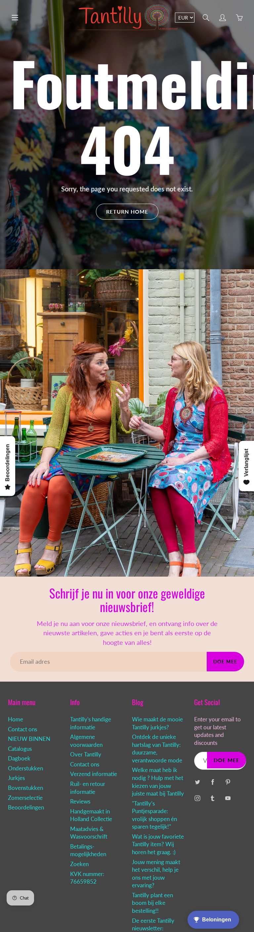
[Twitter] (197, 782)
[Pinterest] (228, 782)
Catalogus (20, 749)
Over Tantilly (85, 754)
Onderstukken (25, 768)
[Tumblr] (213, 798)
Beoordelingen (26, 807)
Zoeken (79, 864)
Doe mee (225, 661)
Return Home (127, 211)
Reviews (80, 801)
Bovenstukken (25, 788)
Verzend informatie (93, 774)
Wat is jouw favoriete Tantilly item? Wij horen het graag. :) (158, 844)
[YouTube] (228, 798)
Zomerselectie (25, 798)
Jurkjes (16, 778)
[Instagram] (197, 798)
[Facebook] (213, 782)
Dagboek (19, 758)
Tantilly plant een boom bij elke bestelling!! (152, 903)
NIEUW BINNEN (29, 739)
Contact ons (22, 729)
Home (15, 719)
